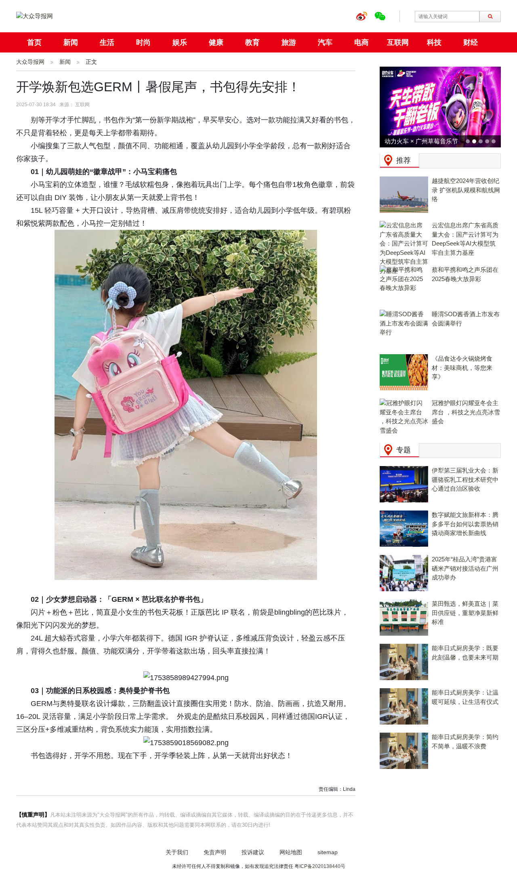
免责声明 (215, 852)
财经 (470, 42)
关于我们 (177, 852)
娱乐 (179, 42)
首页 (34, 42)
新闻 (70, 42)
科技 (434, 42)
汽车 (325, 42)
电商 (361, 42)
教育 (252, 42)
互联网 (398, 42)
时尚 (143, 42)
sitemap (327, 852)
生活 (107, 42)
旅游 (289, 42)
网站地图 (291, 852)
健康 (216, 42)
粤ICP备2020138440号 (319, 866)
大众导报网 (30, 62)
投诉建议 (253, 852)
